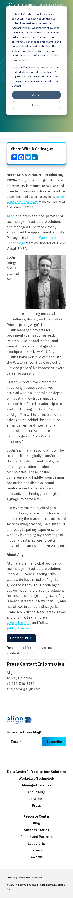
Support (59, 4)
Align (22, 180)
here (25, 653)
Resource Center (36, 816)
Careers (36, 850)
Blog (36, 823)
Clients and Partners (36, 836)
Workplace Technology (37, 778)
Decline (36, 104)
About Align (36, 792)
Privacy (11, 877)
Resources (44, 4)
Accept (36, 95)
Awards (37, 857)
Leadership (36, 843)
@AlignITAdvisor (20, 628)
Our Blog (18, 4)
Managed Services (36, 785)
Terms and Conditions (30, 877)
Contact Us (31, 4)
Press (36, 805)
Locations (36, 799)
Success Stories (36, 830)
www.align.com (18, 623)
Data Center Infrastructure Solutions (36, 771)
